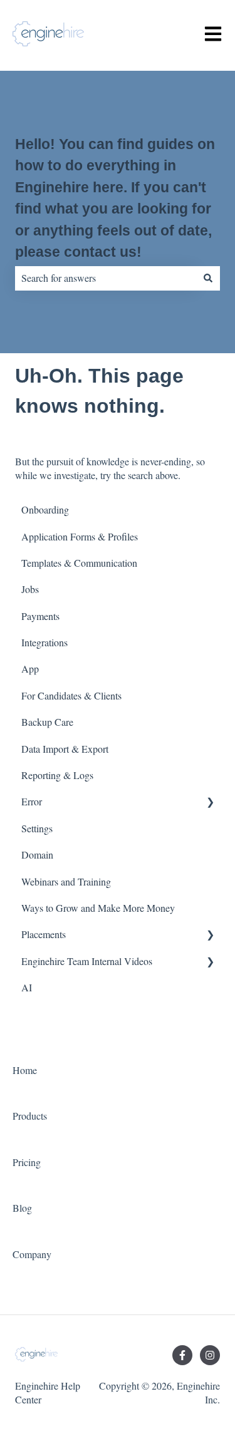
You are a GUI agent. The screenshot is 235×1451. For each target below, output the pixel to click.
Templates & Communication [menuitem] (79, 562)
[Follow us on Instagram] (210, 1355)
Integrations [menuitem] (44, 642)
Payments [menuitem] (40, 615)
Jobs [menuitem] (30, 589)
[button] (210, 802)
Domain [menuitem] (37, 854)
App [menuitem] (30, 668)
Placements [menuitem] (43, 934)
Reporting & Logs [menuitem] (57, 775)
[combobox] (105, 278)
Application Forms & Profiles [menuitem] (79, 536)
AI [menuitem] (26, 987)
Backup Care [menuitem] (47, 721)
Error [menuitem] (31, 801)
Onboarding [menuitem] (45, 509)
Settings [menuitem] (37, 828)
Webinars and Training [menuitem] (66, 881)
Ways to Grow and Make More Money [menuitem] (98, 907)
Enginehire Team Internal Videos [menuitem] (86, 961)
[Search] (208, 278)
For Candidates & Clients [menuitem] (71, 695)
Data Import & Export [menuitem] (64, 748)
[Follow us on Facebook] (182, 1355)
